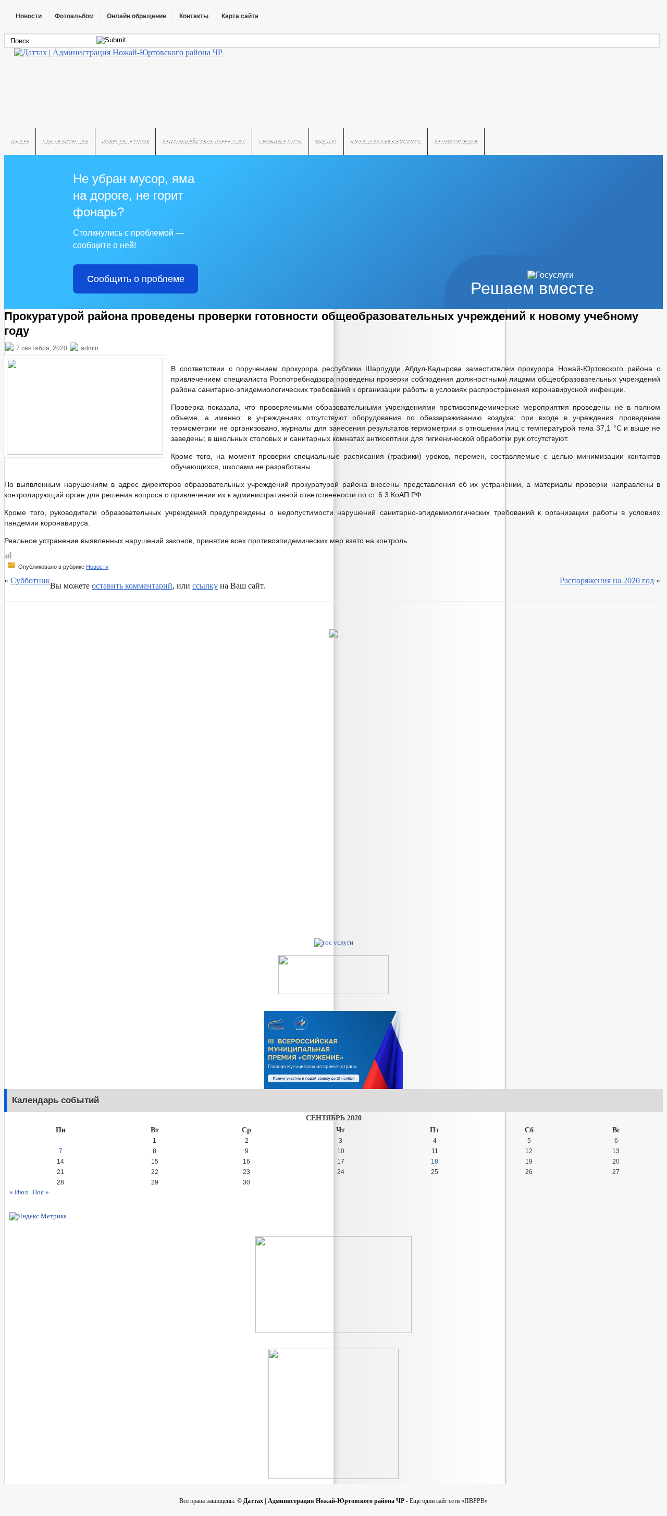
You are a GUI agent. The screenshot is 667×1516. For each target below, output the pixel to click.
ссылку (205, 585)
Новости (29, 16)
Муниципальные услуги (385, 141)
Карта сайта (239, 16)
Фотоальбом (74, 16)
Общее (20, 141)
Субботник (30, 580)
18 (434, 1161)
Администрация (65, 141)
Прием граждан (456, 141)
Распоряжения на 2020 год (607, 580)
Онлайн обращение (136, 16)
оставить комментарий (132, 585)
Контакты (193, 16)
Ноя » (40, 1192)
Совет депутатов (125, 141)
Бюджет (326, 141)
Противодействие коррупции (203, 141)
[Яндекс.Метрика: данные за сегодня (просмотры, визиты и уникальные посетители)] (38, 1216)
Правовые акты (280, 141)
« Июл (18, 1192)
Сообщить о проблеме (135, 279)
